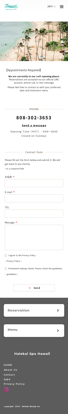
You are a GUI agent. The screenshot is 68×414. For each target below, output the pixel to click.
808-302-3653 (34, 117)
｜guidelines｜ (12, 274)
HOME (8, 365)
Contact (9, 374)
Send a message (34, 125)
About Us (10, 369)
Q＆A (7, 379)
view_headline (61, 6)
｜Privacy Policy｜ (13, 260)
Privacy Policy (14, 384)
